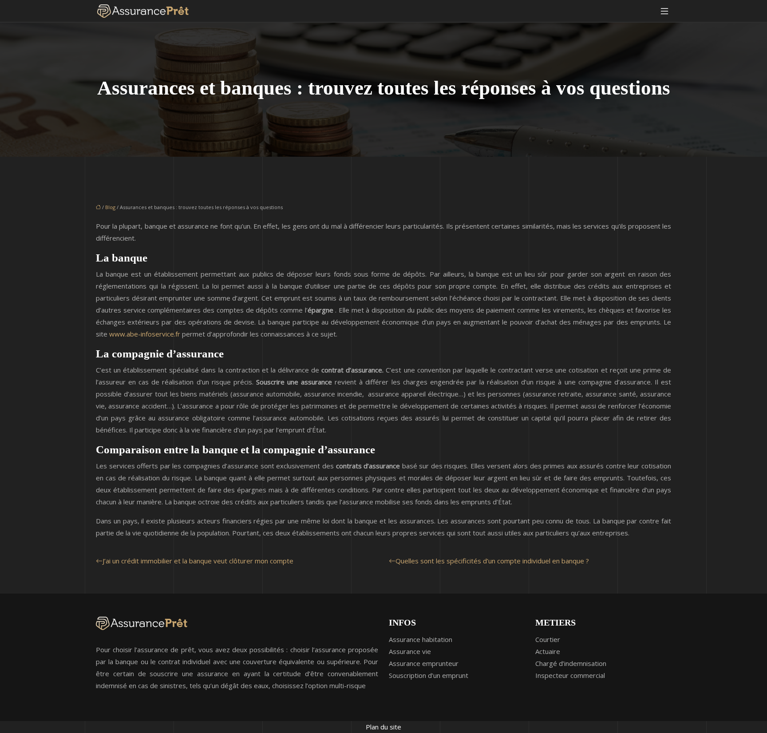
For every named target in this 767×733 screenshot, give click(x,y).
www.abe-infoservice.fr (144, 333)
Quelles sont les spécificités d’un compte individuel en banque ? (492, 560)
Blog (110, 207)
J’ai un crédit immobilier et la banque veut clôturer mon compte (198, 560)
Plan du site (383, 726)
